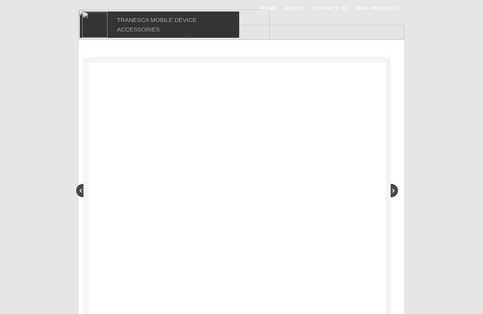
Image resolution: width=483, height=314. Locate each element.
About (295, 8)
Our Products (378, 8)
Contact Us (330, 8)
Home (268, 8)
